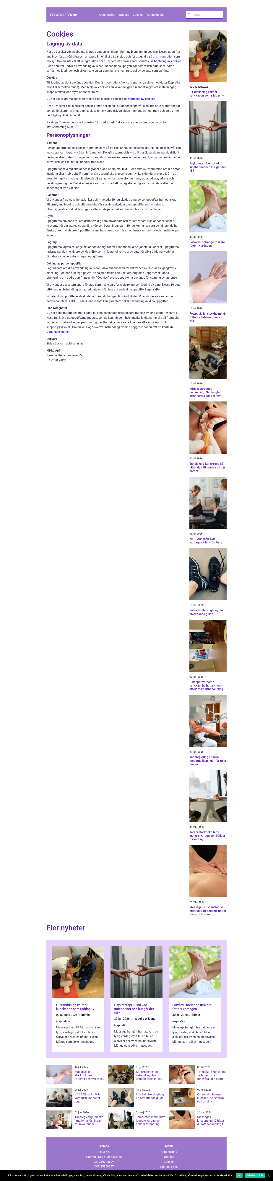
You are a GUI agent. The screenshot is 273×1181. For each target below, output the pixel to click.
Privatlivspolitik (255, 1175)
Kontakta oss (155, 15)
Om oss (124, 15)
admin (85, 1015)
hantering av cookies (141, 99)
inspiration (63, 1021)
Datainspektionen (57, 332)
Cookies (138, 15)
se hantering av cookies (165, 61)
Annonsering (107, 15)
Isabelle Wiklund (144, 1018)
